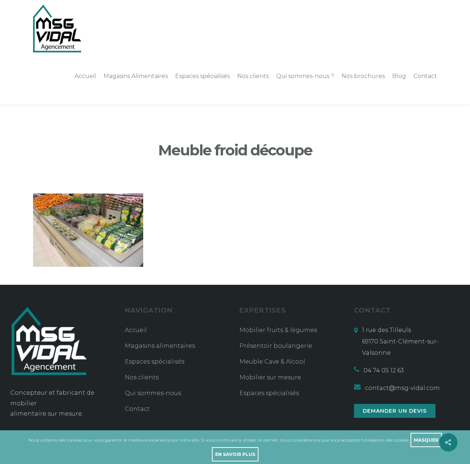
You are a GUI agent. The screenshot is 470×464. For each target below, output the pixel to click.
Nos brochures (363, 76)
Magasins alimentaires (160, 345)
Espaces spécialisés (202, 76)
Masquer (426, 440)
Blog (399, 76)
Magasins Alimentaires (136, 76)
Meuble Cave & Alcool (272, 361)
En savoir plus (235, 454)
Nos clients (253, 76)
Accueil (85, 76)
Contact (425, 76)
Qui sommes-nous (153, 393)
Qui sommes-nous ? (305, 76)
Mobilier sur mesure (270, 377)
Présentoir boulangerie (275, 345)
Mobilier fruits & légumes (278, 330)
